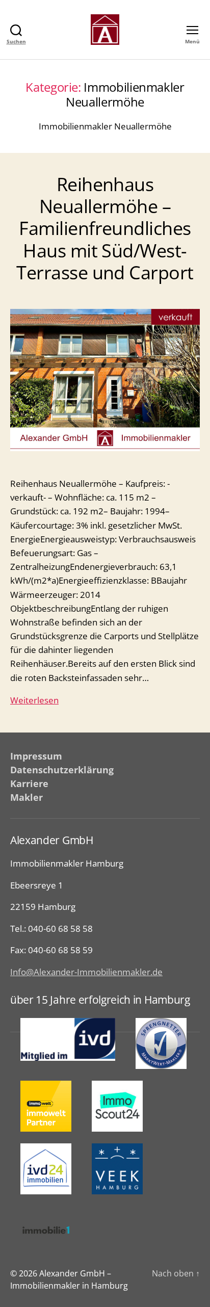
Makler (26, 797)
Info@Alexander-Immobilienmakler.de (86, 972)
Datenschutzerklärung (62, 770)
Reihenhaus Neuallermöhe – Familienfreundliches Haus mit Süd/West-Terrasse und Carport (104, 228)
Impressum (36, 756)
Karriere (29, 783)
